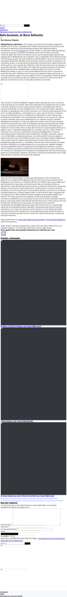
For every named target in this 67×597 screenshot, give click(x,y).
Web (3, 531)
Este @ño (5, 536)
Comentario (6, 525)
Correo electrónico (9, 529)
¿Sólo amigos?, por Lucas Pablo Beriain (17, 421)
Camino (22, 51)
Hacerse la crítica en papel (11, 596)
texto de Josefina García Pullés (31, 220)
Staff (2, 594)
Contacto (4, 592)
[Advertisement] (33, 12)
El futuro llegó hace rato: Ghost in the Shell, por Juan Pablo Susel (27, 496)
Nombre (5, 527)
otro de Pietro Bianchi (55, 220)
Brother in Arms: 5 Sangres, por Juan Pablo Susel (21, 326)
